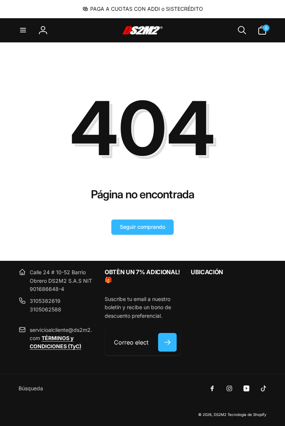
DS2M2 (220, 414)
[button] (23, 30)
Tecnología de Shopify (246, 414)
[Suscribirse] (167, 342)
